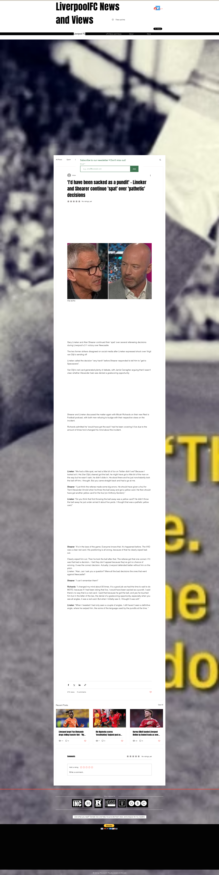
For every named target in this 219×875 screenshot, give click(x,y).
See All (160, 705)
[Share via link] (85, 685)
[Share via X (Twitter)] (74, 685)
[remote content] (109, 224)
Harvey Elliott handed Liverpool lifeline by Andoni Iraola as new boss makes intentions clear (145, 733)
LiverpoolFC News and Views (87, 13)
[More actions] (150, 175)
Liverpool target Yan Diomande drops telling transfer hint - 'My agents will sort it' (71, 733)
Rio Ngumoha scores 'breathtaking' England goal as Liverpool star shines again (108, 733)
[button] (160, 160)
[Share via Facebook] (68, 685)
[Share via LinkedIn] (79, 685)
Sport (69, 160)
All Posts (59, 160)
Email (82, 164)
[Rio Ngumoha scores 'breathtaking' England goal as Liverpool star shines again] (109, 718)
